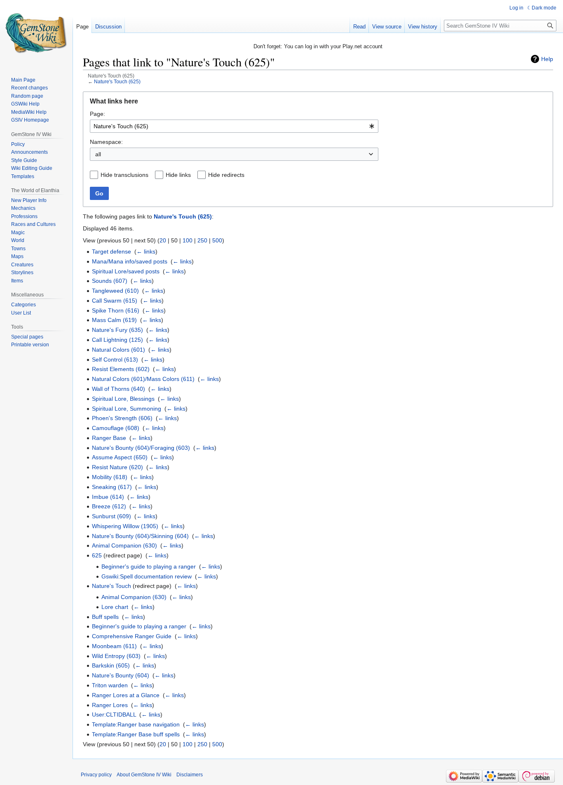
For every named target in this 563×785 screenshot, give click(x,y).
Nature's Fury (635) (117, 330)
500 (217, 240)
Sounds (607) (109, 280)
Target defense (111, 251)
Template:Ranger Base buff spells (136, 734)
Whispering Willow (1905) (125, 526)
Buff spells (105, 616)
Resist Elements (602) (121, 369)
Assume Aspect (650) (120, 457)
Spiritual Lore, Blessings (123, 398)
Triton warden (110, 685)
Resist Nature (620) (117, 467)
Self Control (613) (115, 359)
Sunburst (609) (111, 516)
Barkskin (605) (111, 665)
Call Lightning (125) (117, 339)
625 (97, 555)
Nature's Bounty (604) (120, 675)
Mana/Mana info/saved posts (129, 261)
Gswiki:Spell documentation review (146, 576)
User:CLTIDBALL (114, 714)
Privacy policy (96, 775)
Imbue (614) (108, 497)
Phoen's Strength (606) (122, 418)
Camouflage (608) (115, 428)
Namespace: (106, 142)
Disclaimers (189, 775)
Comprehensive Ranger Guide (131, 636)
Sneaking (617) (112, 487)
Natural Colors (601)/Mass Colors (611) (143, 379)
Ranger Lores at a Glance (126, 695)
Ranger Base (109, 438)
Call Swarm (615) (114, 300)
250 (202, 240)
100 (187, 240)
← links (145, 251)
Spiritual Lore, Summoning (126, 408)
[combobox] (234, 126)
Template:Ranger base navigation (136, 724)
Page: (97, 113)
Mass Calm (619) (114, 320)
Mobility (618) (109, 477)
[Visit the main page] (36, 33)
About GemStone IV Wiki (144, 775)
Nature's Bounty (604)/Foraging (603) (141, 447)
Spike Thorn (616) (115, 310)
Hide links (178, 175)
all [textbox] (98, 154)
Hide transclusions (124, 175)
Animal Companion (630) (124, 545)
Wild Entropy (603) (116, 656)
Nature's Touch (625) (117, 81)
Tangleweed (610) (115, 290)
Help (547, 59)
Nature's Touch (111, 586)
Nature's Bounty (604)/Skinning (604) (140, 536)
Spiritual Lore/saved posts (126, 271)
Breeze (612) (109, 506)
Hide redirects (226, 175)
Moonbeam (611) (114, 646)
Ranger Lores (110, 705)
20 (163, 240)
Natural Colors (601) (118, 349)
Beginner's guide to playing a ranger (148, 566)
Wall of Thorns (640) (118, 388)
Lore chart (114, 607)
